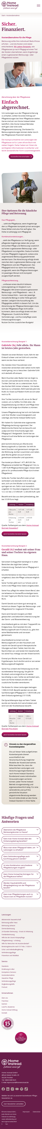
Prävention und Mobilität (10, 955)
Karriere (4, 1004)
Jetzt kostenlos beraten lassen (15, 534)
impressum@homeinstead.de (18, 1082)
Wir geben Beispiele (22, 46)
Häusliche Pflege (7, 978)
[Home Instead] (10, 6)
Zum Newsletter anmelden (13, 1104)
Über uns (5, 998)
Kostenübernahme (8, 975)
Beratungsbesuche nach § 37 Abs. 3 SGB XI (17, 946)
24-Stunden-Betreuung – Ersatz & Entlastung (17, 931)
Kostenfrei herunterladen (20, 156)
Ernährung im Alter (8, 969)
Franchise (5, 1001)
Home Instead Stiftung (9, 1010)
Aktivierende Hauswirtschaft (11, 920)
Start (3, 15)
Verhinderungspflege (9, 952)
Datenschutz (36, 1112)
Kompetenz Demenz (9, 972)
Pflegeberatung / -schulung (11, 940)
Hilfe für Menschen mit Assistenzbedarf (15, 943)
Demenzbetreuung (8, 928)
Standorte (5, 966)
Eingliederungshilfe (8, 984)
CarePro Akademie (8, 1007)
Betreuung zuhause (8, 925)
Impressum (26, 1112)
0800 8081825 (10, 1080)
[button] (38, 5)
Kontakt (4, 1013)
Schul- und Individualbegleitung (12, 949)
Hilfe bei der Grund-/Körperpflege (13, 937)
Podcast (4, 987)
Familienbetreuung (8, 934)
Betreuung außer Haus (9, 923)
